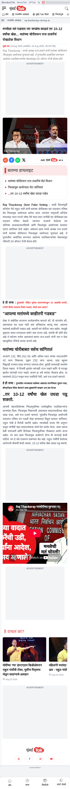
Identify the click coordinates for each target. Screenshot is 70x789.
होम (2, 20)
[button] (24, 649)
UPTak (32, 2)
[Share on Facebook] (11, 160)
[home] (35, 750)
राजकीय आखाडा (14, 20)
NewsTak (22, 2)
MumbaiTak (8, 2)
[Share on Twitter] (24, 160)
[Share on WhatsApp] (17, 160)
